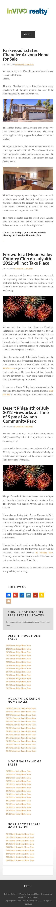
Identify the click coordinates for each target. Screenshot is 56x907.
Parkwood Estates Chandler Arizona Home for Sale (26, 54)
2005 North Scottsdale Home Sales (20, 860)
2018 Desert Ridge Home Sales (18, 668)
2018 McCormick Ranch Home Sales (21, 731)
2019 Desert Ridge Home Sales (18, 665)
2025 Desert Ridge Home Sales (18, 645)
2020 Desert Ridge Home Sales (18, 662)
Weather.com (9, 368)
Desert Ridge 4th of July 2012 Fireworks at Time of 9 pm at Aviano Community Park (26, 414)
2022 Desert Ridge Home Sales (18, 655)
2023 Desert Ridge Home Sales (18, 652)
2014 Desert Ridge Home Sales (18, 681)
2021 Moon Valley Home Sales (18, 784)
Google (9, 870)
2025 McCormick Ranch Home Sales (21, 708)
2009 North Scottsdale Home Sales (20, 847)
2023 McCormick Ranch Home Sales (21, 714)
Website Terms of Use (29, 894)
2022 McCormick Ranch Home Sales (21, 718)
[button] (28, 34)
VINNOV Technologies (28, 897)
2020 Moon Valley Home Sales (18, 787)
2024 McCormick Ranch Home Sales (21, 711)
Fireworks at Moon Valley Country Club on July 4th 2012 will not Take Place (27, 259)
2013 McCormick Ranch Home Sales (21, 747)
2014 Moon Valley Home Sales (18, 807)
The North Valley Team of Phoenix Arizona (28, 12)
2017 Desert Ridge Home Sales (18, 671)
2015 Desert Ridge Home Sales (18, 678)
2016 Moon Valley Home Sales (18, 800)
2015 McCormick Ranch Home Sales (21, 741)
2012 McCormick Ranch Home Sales (21, 751)
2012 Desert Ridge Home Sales (18, 688)
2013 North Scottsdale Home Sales (20, 834)
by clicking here (44, 552)
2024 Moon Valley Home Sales (18, 774)
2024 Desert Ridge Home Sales (18, 648)
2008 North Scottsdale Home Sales (20, 850)
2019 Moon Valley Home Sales (18, 790)
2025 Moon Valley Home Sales (18, 771)
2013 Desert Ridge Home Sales (18, 684)
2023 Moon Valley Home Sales (18, 777)
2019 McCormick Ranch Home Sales (21, 728)
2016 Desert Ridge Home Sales (18, 675)
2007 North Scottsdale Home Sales (20, 853)
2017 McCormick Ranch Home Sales (21, 734)
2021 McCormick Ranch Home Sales (21, 721)
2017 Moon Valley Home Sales (18, 797)
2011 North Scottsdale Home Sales (20, 840)
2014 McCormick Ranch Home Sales (21, 744)
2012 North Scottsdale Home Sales (20, 837)
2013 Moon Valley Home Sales (18, 810)
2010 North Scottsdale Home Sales (20, 843)
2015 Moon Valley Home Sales (18, 804)
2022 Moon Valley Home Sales (18, 781)
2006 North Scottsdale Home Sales (20, 857)
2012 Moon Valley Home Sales (18, 813)
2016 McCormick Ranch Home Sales (21, 737)
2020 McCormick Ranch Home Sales (21, 724)
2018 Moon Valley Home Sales (18, 794)
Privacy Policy (10, 894)
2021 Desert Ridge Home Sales (18, 658)
